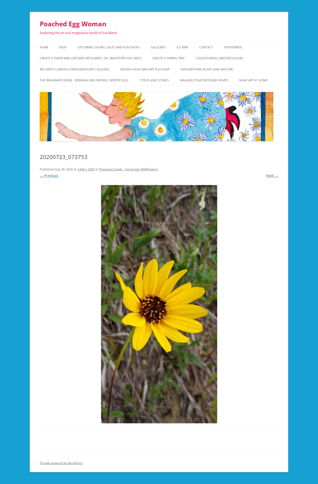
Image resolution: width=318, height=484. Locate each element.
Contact (206, 47)
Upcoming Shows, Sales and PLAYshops (109, 47)
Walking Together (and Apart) (204, 80)
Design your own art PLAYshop (145, 69)
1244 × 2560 (86, 169)
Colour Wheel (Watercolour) (219, 58)
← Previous (49, 175)
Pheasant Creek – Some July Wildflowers (128, 169)
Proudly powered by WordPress (61, 463)
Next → (272, 175)
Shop (63, 47)
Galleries (158, 47)
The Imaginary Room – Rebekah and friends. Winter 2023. (84, 80)
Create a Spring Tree (168, 58)
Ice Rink (182, 47)
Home (44, 47)
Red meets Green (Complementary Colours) (74, 69)
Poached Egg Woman (73, 23)
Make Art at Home (253, 80)
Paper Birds (233, 47)
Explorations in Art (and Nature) (207, 69)
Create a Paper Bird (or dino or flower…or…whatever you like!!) (90, 58)
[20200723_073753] (159, 304)
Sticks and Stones (154, 80)
